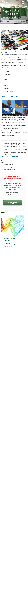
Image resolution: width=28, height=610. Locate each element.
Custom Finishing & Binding (10, 244)
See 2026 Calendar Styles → (13, 203)
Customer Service (8, 246)
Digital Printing (7, 240)
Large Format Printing (9, 241)
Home (3, 21)
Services (9, 21)
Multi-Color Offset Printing (9, 238)
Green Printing (7, 243)
